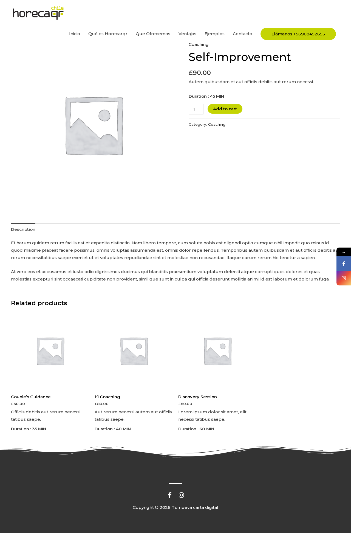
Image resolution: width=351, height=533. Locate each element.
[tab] (23, 229)
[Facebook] (343, 263)
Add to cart (225, 108)
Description (23, 229)
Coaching (199, 44)
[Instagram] (343, 278)
